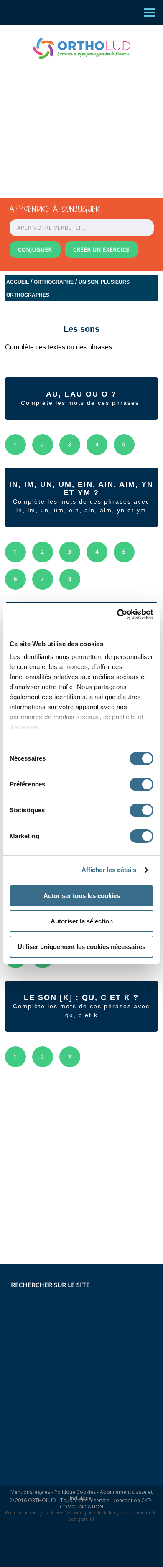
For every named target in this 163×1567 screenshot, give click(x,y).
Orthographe (54, 282)
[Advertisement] (74, 121)
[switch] (141, 784)
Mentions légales (30, 1492)
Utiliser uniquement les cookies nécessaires (81, 946)
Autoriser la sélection (82, 921)
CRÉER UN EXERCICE (101, 249)
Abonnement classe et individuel (111, 1495)
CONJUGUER (35, 249)
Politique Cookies (75, 1492)
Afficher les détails (109, 869)
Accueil (17, 282)
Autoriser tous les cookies (81, 895)
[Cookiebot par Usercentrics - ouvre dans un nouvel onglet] (117, 614)
